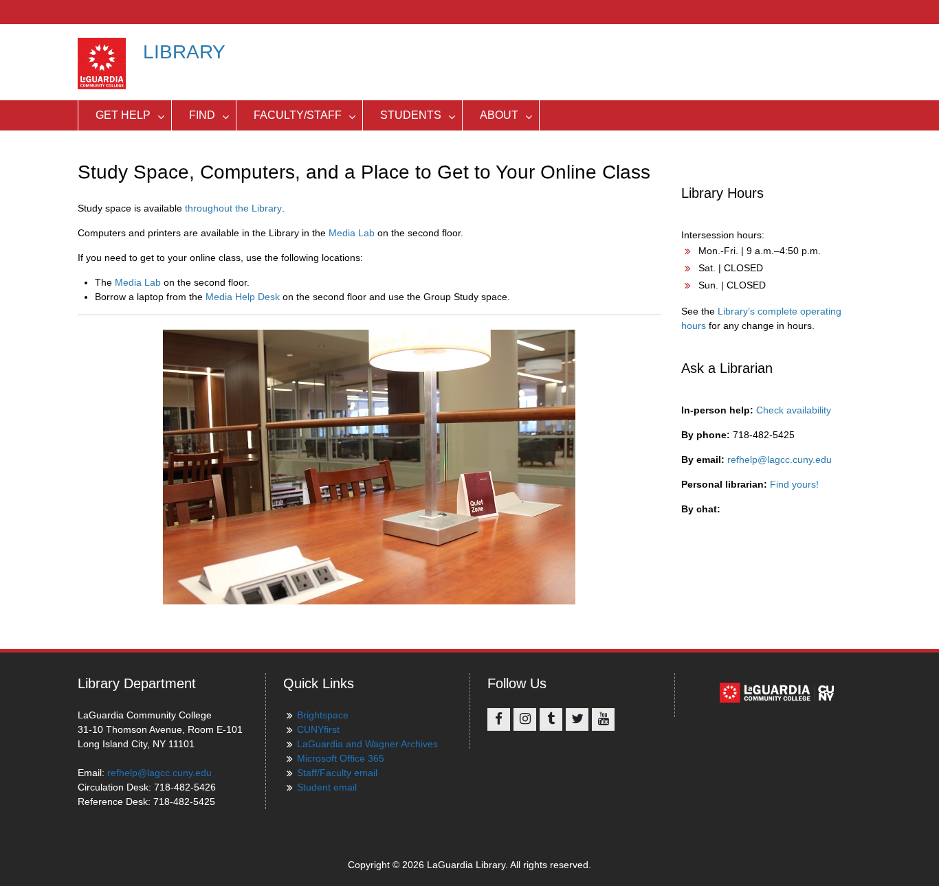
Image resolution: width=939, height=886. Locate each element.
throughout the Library (233, 208)
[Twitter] (577, 719)
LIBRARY (184, 52)
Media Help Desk (243, 296)
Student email (327, 787)
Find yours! (794, 484)
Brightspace (323, 714)
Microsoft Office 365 (340, 758)
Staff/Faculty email (337, 772)
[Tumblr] (551, 719)
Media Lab (352, 232)
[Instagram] (524, 719)
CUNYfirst (318, 729)
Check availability (793, 410)
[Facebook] (498, 719)
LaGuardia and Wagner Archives (367, 743)
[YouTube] (603, 719)
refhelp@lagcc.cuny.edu (779, 459)
